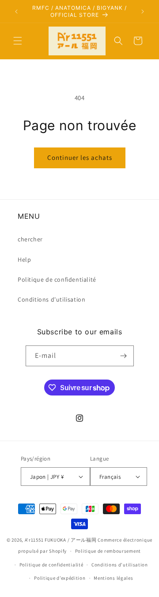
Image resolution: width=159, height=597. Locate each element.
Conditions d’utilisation (119, 565)
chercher (30, 239)
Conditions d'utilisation (51, 299)
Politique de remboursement (108, 551)
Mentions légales (113, 578)
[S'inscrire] (123, 355)
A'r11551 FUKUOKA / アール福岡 (61, 540)
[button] (17, 40)
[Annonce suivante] (142, 11)
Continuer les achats (79, 157)
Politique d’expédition (59, 578)
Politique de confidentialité (57, 279)
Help (24, 260)
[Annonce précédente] (16, 11)
